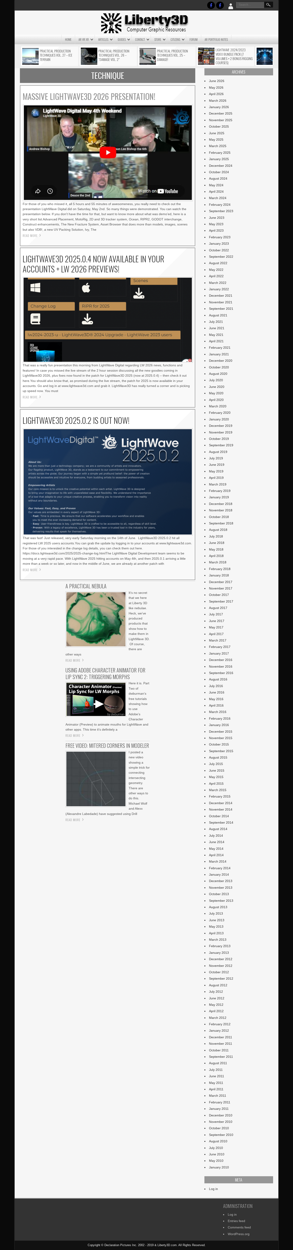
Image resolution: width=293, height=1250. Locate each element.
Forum (194, 39)
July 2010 (216, 1148)
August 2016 (218, 679)
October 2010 (219, 1128)
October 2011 (219, 1050)
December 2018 (220, 504)
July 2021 (216, 321)
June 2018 (216, 543)
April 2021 (216, 341)
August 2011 (218, 1063)
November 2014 (220, 809)
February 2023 (220, 237)
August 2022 (218, 263)
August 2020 (218, 374)
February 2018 (220, 569)
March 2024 (217, 198)
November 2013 (220, 887)
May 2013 (216, 926)
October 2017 (219, 595)
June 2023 (216, 217)
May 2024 (216, 185)
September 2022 (221, 256)
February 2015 (220, 796)
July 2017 (216, 614)
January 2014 (219, 874)
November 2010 (220, 1122)
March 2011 (217, 1095)
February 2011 (219, 1102)
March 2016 (217, 712)
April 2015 (216, 783)
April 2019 (216, 478)
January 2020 (219, 419)
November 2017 (220, 588)
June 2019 (216, 464)
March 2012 (217, 1018)
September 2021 (221, 308)
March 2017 (217, 640)
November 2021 (220, 302)
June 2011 (216, 1076)
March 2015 (217, 790)
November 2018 (220, 510)
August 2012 (218, 985)
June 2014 (216, 842)
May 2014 (216, 848)
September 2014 (221, 822)
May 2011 (216, 1083)
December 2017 (220, 582)
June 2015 (216, 770)
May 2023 (216, 224)
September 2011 (221, 1056)
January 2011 (219, 1108)
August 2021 (218, 315)
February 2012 (220, 1024)
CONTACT (140, 39)
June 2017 (216, 621)
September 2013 (221, 900)
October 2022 (219, 250)
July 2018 (216, 536)
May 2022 (216, 269)
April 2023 (216, 230)
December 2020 (220, 360)
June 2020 (216, 387)
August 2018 (218, 530)
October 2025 (219, 126)
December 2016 (220, 660)
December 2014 (220, 803)
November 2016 (220, 666)
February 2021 (220, 347)
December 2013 (220, 881)
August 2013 (218, 907)
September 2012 (221, 978)
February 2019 (220, 491)
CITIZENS (175, 39)
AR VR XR (84, 39)
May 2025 (216, 139)
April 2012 (216, 1011)
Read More (30, 235)
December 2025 (220, 113)
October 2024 (219, 172)
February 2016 (220, 718)
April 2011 (216, 1089)
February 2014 (220, 868)
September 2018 (221, 523)
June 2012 (216, 998)
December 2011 (220, 1037)
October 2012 (219, 972)
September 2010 (221, 1135)
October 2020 (219, 367)
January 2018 (219, 575)
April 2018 (216, 556)
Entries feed (236, 1221)
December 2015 (220, 731)
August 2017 (218, 608)
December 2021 (220, 295)
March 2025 (217, 146)
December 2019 (220, 426)
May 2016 (216, 699)
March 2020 (217, 406)
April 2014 (216, 855)
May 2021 (216, 335)
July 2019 (216, 458)
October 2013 (219, 894)
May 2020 (216, 393)
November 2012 (220, 966)
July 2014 (216, 835)
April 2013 (216, 933)
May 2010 (216, 1160)
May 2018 (216, 549)
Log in (213, 1189)
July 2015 (216, 764)
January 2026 (219, 107)
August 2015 (218, 757)
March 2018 (217, 562)
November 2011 (220, 1043)
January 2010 (219, 1167)
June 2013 (216, 920)
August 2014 (218, 829)
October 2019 (219, 439)
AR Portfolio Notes (216, 39)
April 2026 (216, 94)
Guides (122, 39)
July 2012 (216, 991)
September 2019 (221, 445)
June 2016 (216, 692)
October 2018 (219, 517)
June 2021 (216, 328)
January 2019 (219, 497)
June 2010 (216, 1154)
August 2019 (218, 452)
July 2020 (216, 380)
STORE (157, 39)
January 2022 (219, 289)
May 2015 (216, 777)
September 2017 (221, 601)
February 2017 (220, 647)
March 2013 (217, 939)
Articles (103, 39)
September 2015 (221, 751)
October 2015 (219, 744)
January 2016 (219, 725)
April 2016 (216, 705)
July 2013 (216, 913)
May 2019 (216, 471)
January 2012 (219, 1030)
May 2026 (216, 87)
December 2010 (220, 1115)
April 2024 (216, 191)
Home (68, 39)
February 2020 (220, 412)
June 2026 (216, 81)
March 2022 (217, 283)
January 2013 (219, 952)
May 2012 (216, 1004)
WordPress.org (239, 1234)
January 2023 (219, 243)
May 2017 (216, 627)
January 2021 (219, 354)
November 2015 (220, 738)
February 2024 (220, 204)
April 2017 (216, 634)
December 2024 (220, 165)
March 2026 (217, 100)
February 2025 (220, 152)
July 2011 (216, 1070)
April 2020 (216, 400)
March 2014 (217, 861)
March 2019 (217, 484)
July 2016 (216, 686)
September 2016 (221, 673)
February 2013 (220, 946)
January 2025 (219, 159)
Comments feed (239, 1227)
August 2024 (218, 178)
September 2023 (221, 211)
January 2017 (219, 653)
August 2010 (218, 1141)
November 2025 (220, 120)
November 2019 (220, 432)
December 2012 (220, 959)
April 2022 (216, 276)
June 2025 (216, 133)
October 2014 (219, 816)
